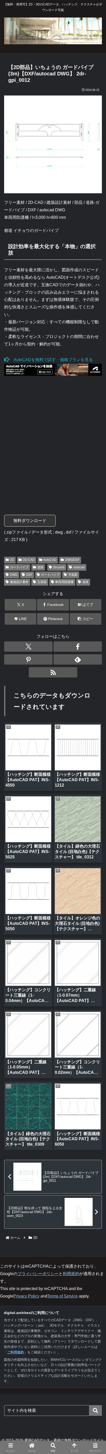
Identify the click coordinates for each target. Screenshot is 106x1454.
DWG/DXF (72, 560)
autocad (79, 567)
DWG (13, 575)
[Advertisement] (53, 441)
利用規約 (71, 1274)
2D (12, 560)
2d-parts (59, 567)
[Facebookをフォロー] (78, 646)
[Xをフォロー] (28, 646)
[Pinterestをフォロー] (28, 659)
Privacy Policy (26, 1296)
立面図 (42, 582)
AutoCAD (49, 560)
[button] (86, 619)
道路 (40, 567)
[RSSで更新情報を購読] (53, 672)
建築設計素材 (19, 582)
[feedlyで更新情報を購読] (78, 659)
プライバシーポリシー (38, 1274)
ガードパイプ (19, 567)
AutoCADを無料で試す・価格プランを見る (51, 360)
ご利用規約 (15, 1352)
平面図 (72, 575)
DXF (29, 575)
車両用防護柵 (64, 582)
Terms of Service (62, 1296)
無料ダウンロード (29, 520)
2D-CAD (29, 560)
